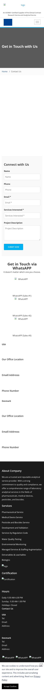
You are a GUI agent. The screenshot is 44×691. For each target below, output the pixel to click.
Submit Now (13, 247)
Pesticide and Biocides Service (15, 522)
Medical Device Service (12, 517)
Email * (7, 197)
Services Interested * (14, 209)
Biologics (6, 560)
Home (4, 71)
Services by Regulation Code (15, 533)
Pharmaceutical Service (12, 512)
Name (7, 171)
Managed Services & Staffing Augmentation (22, 549)
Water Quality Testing (11, 539)
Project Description (13, 222)
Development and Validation (15, 527)
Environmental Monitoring (14, 544)
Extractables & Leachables (14, 554)
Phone (7, 184)
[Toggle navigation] (37, 22)
